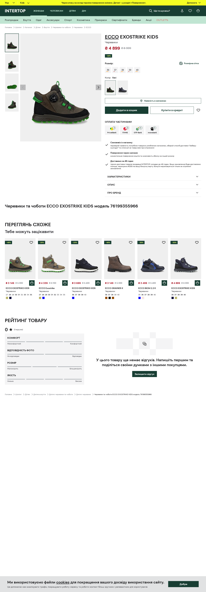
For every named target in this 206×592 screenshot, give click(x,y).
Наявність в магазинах (155, 101)
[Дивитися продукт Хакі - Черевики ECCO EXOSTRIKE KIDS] (20, 258)
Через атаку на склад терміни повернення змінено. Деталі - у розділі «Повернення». (103, 3)
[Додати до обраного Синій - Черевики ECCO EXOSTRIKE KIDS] (97, 242)
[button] (23, 87)
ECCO (88, 27)
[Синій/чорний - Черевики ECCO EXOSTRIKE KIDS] (122, 87)
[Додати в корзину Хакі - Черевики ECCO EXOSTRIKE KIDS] (32, 283)
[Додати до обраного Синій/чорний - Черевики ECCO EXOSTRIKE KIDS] (197, 242)
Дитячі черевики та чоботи (61, 394)
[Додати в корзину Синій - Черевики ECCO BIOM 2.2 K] (164, 283)
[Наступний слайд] (98, 87)
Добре (183, 584)
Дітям (38, 27)
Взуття (47, 27)
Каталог (28, 27)
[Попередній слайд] (23, 87)
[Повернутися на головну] (15, 10)
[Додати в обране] (198, 110)
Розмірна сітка (191, 63)
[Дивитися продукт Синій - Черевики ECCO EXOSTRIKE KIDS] (86, 258)
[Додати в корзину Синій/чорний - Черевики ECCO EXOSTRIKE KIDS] (197, 283)
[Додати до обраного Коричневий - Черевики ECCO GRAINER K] (131, 242)
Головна (8, 27)
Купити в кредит (172, 110)
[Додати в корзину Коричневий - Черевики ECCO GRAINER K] (131, 283)
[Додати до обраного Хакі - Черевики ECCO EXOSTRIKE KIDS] (31, 242)
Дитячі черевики (83, 394)
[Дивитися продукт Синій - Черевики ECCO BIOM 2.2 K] (152, 258)
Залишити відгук (144, 374)
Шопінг (18, 27)
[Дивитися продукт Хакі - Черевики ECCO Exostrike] (53, 258)
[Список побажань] (190, 11)
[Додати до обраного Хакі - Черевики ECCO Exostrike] (64, 242)
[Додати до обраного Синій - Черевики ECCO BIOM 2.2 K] (164, 242)
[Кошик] (198, 11)
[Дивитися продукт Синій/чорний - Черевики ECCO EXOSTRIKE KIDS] (185, 258)
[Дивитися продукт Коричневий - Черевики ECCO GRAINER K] (119, 258)
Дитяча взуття (39, 394)
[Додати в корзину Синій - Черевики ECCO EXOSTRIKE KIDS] (98, 283)
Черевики (78, 27)
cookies (63, 582)
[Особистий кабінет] (182, 11)
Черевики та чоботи (62, 27)
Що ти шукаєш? (162, 11)
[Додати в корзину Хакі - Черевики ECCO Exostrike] (65, 283)
